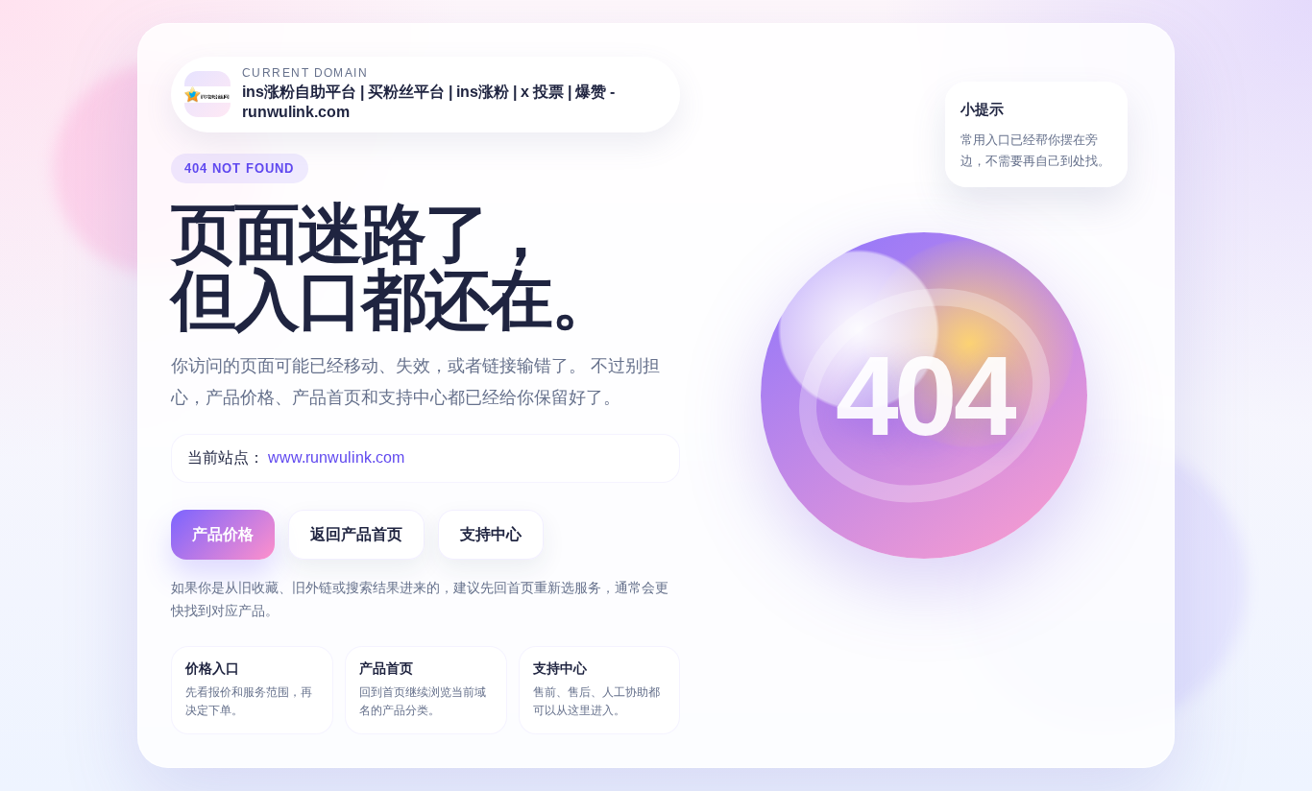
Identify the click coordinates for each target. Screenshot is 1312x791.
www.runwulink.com (336, 457)
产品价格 (223, 534)
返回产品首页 (356, 534)
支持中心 (491, 534)
